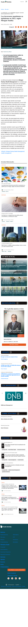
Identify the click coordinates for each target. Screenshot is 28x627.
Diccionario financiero (6, 552)
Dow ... (5, 251)
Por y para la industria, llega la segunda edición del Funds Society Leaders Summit (15, 455)
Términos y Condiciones (6, 586)
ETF (14, 537)
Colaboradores (9, 385)
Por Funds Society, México (8, 249)
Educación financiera (5, 554)
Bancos (7, 221)
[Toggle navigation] (26, 1)
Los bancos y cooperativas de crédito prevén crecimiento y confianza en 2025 (12, 216)
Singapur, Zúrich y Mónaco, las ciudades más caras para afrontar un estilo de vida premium (10, 487)
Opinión (5, 352)
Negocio (2, 539)
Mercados (3, 537)
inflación (3, 151)
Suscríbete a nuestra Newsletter (16, 570)
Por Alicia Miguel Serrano (8, 514)
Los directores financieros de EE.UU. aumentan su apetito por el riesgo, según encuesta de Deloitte (13, 186)
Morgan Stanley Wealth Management (15, 151)
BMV (3, 251)
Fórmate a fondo (5, 544)
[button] (13, 585)
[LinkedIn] (16, 27)
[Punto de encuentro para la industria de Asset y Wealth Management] (6, 1)
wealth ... (12, 221)
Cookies (23, 586)
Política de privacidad (16, 586)
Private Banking (4, 542)
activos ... (4, 221)
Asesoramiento (4, 549)
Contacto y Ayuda (12, 575)
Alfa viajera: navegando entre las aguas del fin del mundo (9, 509)
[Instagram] (12, 578)
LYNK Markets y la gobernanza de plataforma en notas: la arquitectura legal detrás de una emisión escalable (10, 375)
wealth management (6, 153)
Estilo (5, 478)
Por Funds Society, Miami (8, 189)
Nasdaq (9, 251)
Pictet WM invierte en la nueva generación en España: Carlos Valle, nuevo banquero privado (13, 292)
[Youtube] (16, 578)
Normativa (15, 542)
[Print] (23, 27)
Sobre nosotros (9, 413)
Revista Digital (9, 303)
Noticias (3, 532)
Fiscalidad (3, 547)
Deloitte (3, 191)
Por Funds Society (7, 490)
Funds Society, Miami (7, 51)
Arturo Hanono (4, 368)
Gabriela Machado (4, 378)
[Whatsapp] (26, 27)
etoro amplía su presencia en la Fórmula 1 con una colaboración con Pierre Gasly (10, 498)
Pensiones (15, 539)
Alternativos (16, 534)
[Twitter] (21, 27)
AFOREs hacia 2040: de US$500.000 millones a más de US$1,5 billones (11, 366)
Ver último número (14, 344)
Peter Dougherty (4, 359)
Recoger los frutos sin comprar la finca (12, 273)
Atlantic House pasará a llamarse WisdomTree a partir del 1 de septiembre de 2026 (14, 266)
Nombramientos (4, 534)
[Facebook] (18, 27)
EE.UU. (7, 191)
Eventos (5, 438)
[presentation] (2, 393)
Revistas (3, 557)
